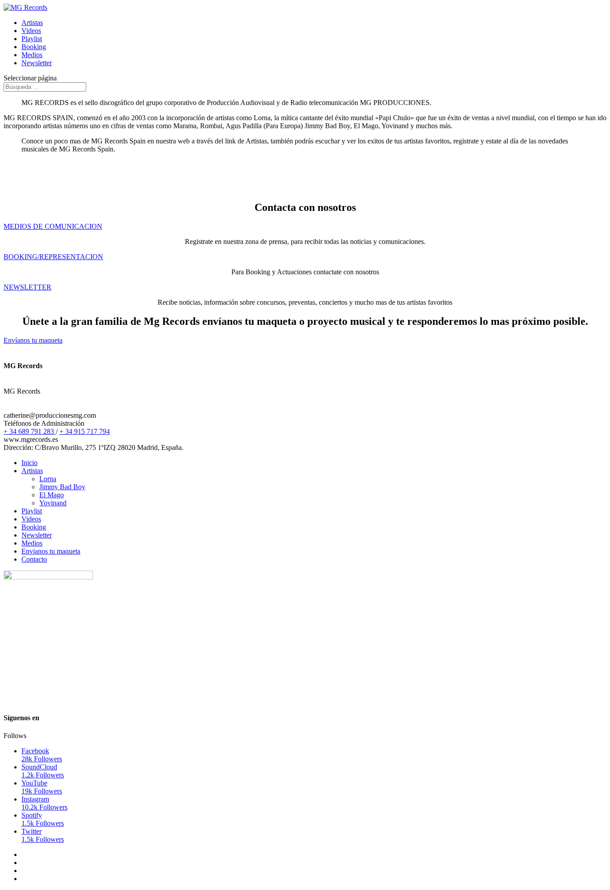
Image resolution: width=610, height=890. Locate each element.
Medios (31, 55)
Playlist (31, 38)
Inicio (29, 462)
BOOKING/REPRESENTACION (53, 256)
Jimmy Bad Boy (62, 487)
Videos (31, 30)
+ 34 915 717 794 (84, 431)
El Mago (51, 495)
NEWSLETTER (27, 287)
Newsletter (36, 63)
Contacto (34, 559)
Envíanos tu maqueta (33, 340)
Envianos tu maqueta (50, 551)
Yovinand (53, 503)
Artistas (32, 22)
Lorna (47, 479)
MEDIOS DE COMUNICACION (53, 226)
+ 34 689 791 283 (30, 431)
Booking (33, 46)
